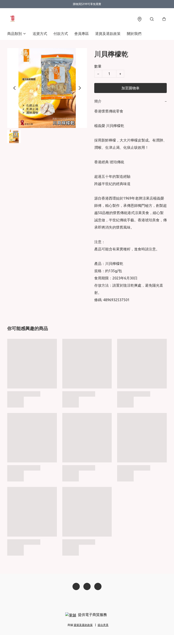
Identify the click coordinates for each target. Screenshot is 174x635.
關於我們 (134, 34)
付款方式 (60, 34)
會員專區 (81, 34)
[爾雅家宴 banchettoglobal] (12, 19)
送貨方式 (40, 34)
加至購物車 (130, 88)
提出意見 (103, 624)
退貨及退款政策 (108, 34)
